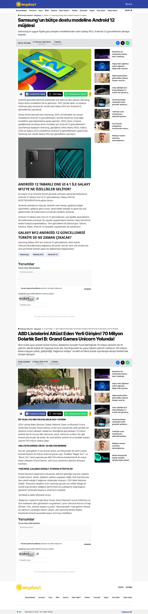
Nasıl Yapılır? (64, 10)
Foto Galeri (101, 10)
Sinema (54, 10)
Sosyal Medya (21, 10)
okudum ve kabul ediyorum (41, 288)
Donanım (32, 10)
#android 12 (53, 254)
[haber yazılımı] (127, 612)
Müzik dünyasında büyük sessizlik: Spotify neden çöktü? (120, 457)
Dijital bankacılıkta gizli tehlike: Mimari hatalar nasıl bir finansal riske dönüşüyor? (120, 78)
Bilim (47, 10)
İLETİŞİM (129, 587)
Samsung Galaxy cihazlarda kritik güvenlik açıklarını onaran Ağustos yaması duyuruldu (119, 102)
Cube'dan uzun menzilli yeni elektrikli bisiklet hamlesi (119, 114)
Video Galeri (112, 10)
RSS (20, 612)
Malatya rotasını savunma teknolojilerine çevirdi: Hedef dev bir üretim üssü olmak (120, 138)
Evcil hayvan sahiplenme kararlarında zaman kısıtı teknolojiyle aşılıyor (120, 126)
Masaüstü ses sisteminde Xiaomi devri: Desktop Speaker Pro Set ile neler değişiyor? (119, 54)
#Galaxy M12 (38, 254)
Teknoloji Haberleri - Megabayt (30, 15)
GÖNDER (87, 289)
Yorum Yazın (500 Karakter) (29, 268)
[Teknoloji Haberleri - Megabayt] (28, 587)
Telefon (75, 10)
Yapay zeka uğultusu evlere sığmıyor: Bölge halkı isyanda (120, 66)
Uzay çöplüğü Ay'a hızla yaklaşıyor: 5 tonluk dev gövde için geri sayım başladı (121, 90)
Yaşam (92, 10)
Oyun (41, 10)
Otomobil (83, 10)
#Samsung (24, 254)
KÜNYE (120, 587)
